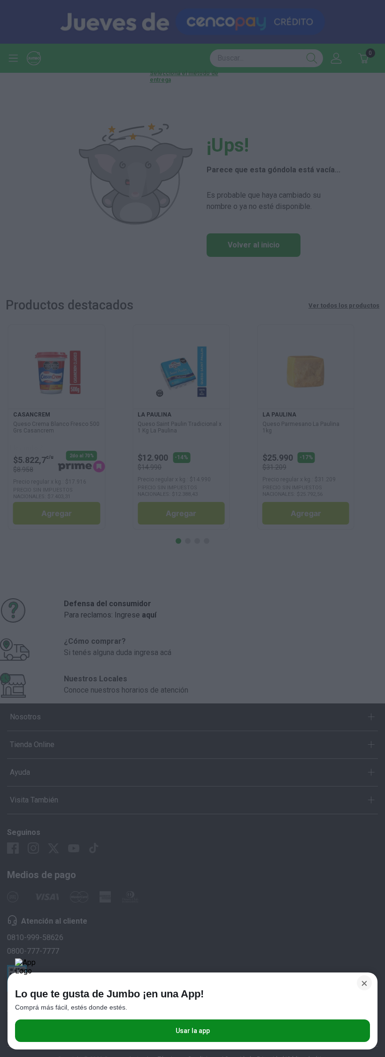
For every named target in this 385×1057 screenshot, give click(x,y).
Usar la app (193, 1030)
